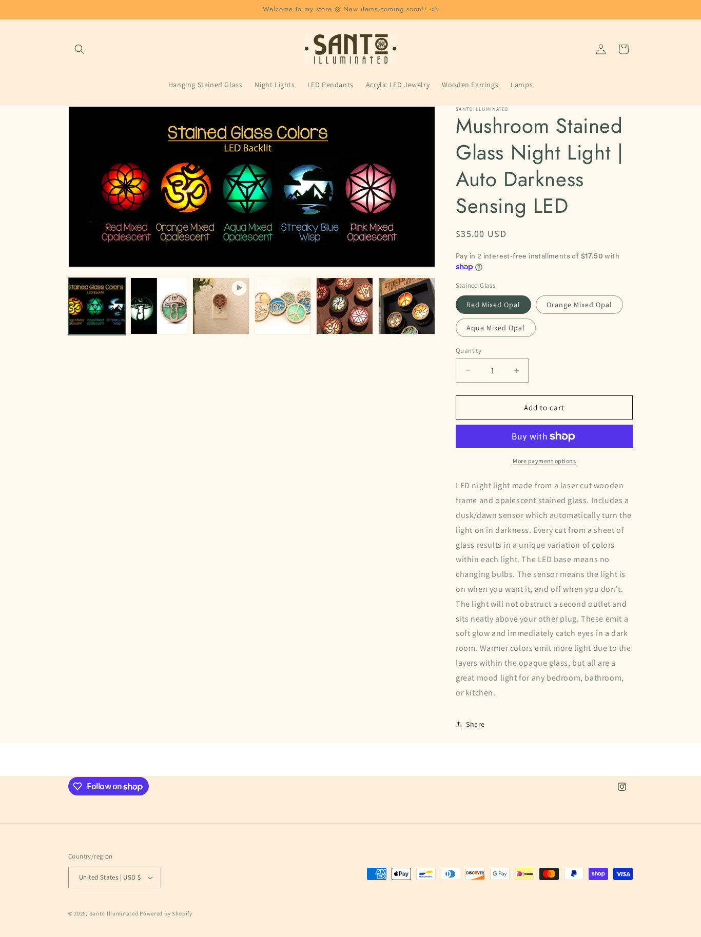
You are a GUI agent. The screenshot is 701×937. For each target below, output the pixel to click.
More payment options (544, 461)
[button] (79, 49)
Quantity (468, 350)
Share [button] (475, 724)
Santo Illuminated (114, 913)
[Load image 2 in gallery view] (158, 305)
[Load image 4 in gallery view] (344, 305)
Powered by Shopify (166, 913)
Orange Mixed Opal (579, 304)
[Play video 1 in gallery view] (220, 305)
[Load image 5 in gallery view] (406, 305)
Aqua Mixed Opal (495, 327)
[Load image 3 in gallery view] (283, 305)
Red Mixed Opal (493, 304)
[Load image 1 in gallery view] (96, 305)
